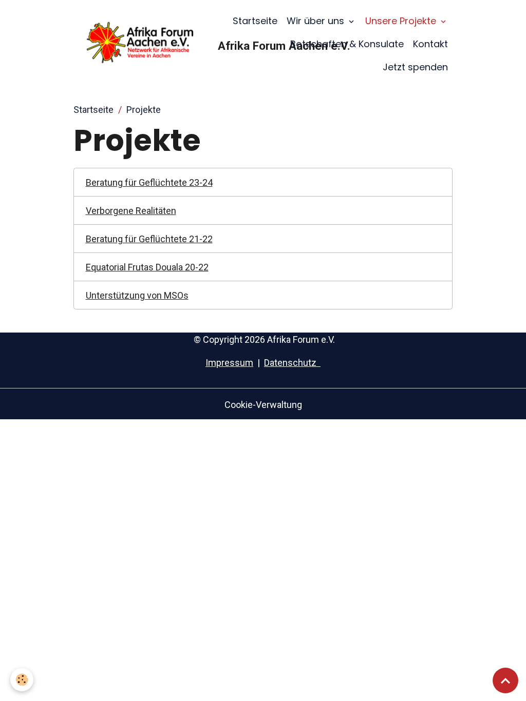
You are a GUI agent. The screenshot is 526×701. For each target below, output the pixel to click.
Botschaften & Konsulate (347, 43)
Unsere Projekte (402, 20)
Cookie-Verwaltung (263, 404)
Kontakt (430, 43)
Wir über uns (317, 20)
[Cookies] (21, 679)
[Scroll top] (505, 680)
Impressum (229, 362)
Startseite (255, 20)
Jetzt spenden (415, 67)
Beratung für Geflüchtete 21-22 (149, 238)
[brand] (143, 43)
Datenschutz (292, 362)
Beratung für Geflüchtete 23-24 (149, 182)
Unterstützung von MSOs (137, 295)
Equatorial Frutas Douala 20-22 (147, 267)
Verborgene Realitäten (131, 210)
